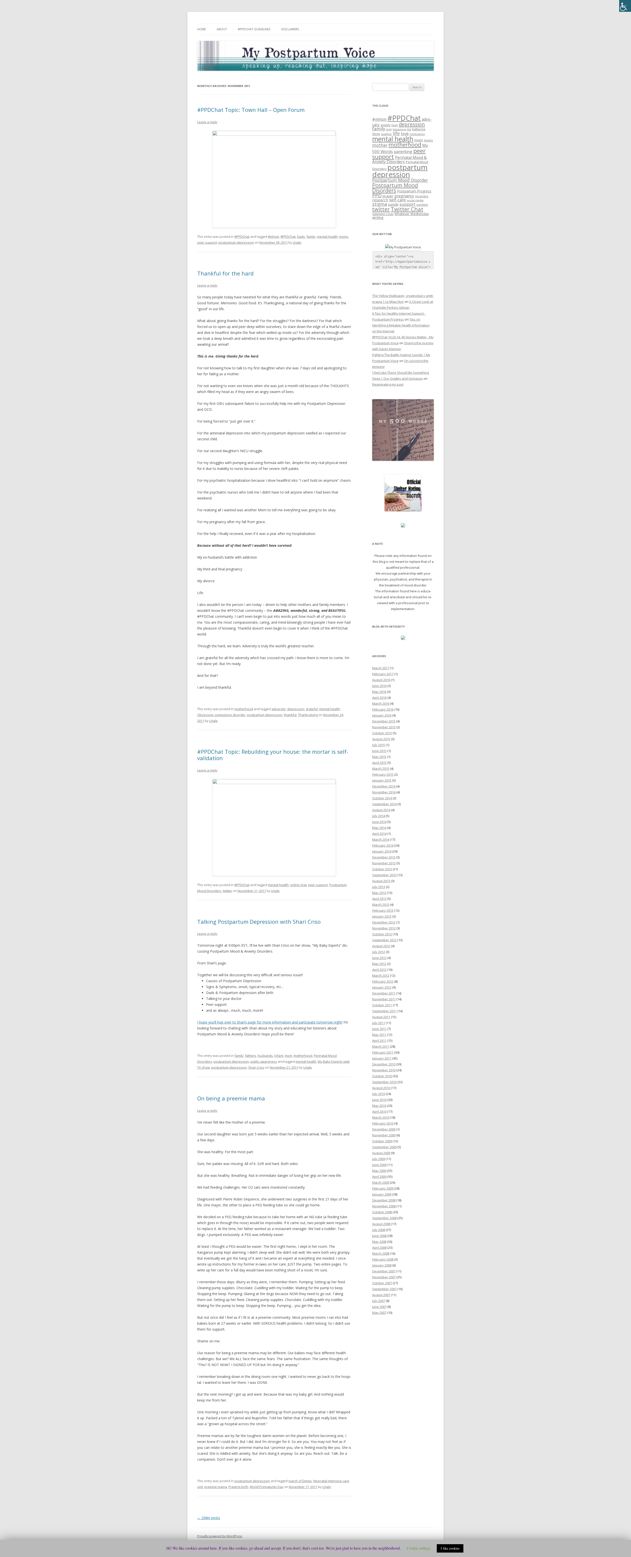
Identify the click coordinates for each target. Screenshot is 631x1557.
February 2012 (382, 981)
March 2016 (380, 703)
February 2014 (382, 845)
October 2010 (382, 1076)
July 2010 (378, 1094)
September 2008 (384, 1218)
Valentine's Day (382, 214)
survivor (422, 204)
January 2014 (381, 851)
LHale (297, 242)
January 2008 (381, 1265)
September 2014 (384, 804)
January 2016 (381, 715)
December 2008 (383, 1200)
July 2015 (378, 745)
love (405, 133)
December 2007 (383, 1271)
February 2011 (382, 1052)
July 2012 (378, 952)
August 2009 (381, 1153)
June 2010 (379, 1099)
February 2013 (382, 910)
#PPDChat (241, 236)
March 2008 (380, 1253)
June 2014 (379, 822)
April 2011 (379, 1040)
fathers (250, 1055)
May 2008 (379, 1241)
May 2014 (379, 827)
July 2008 (378, 1230)
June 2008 (379, 1235)
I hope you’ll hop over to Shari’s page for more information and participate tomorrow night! (269, 1022)
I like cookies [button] (450, 1548)
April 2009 (379, 1176)
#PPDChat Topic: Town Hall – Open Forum (251, 109)
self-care (397, 200)
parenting (403, 151)
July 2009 (378, 1159)
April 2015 (379, 762)
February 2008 (382, 1259)
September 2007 (384, 1289)
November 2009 (384, 1135)
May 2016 (379, 691)
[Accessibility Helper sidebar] (625, 6)
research (380, 199)
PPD (377, 195)
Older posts (208, 1517)
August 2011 (381, 1017)
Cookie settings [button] (419, 1548)
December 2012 (383, 922)
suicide (393, 204)
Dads (301, 236)
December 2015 (383, 721)
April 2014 (379, 833)
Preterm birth (238, 1487)
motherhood (243, 709)
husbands (265, 1055)
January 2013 (381, 916)
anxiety (385, 125)
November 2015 (384, 727)
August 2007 (381, 1295)
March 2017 (380, 668)
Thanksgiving (308, 715)
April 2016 (379, 697)
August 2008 (381, 1224)
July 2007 (378, 1301)
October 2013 (382, 869)
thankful (290, 715)
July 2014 (378, 816)
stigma (379, 204)
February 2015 (382, 774)
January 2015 (381, 780)
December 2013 (383, 857)
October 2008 (382, 1212)
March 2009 (380, 1182)
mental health (327, 236)
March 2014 (380, 839)
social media (415, 200)
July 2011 (378, 1023)
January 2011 (381, 1058)
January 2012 (381, 987)
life (396, 133)
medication (417, 134)
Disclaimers (290, 29)
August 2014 (381, 810)
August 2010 (381, 1088)
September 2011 (384, 1011)
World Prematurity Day (266, 1487)
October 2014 (382, 798)
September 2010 (384, 1082)
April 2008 (379, 1247)
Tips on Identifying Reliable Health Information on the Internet (401, 325)
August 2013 (381, 881)
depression (295, 709)
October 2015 (382, 733)
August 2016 (381, 680)
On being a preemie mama (231, 1098)
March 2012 (380, 975)
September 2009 (384, 1147)
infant (278, 1055)
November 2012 (384, 928)
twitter (227, 891)
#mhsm (273, 236)
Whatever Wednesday (411, 213)
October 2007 (382, 1283)
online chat (298, 885)
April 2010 (379, 1111)
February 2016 (382, 709)
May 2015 (379, 756)
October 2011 (382, 1005)
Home (201, 29)
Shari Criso (256, 1067)
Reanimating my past (387, 384)
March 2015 (380, 768)
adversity (279, 709)
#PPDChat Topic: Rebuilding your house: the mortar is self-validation (272, 755)
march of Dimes (300, 1481)
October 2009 (382, 1141)
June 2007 (379, 1306)
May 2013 (379, 892)
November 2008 (384, 1206)
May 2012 (379, 963)
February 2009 (382, 1188)
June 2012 (379, 958)
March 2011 (380, 1046)
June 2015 (379, 751)
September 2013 (384, 875)
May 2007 (379, 1312)
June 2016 (379, 686)
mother (379, 145)
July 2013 (378, 887)
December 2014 (383, 786)
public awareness (263, 1061)
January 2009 (381, 1194)
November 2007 (384, 1277)
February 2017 (382, 674)
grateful (312, 709)
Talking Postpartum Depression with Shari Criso (259, 921)
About (222, 29)
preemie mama (215, 1487)
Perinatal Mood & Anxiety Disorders (399, 159)
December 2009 (383, 1129)
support (407, 204)
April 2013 (379, 898)
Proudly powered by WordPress (219, 1536)
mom (288, 1055)
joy (409, 129)
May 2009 (379, 1170)
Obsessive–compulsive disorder (221, 715)
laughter (386, 134)
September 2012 (384, 940)
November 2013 (384, 863)
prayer (388, 196)
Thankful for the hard (225, 273)
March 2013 (380, 904)
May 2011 (379, 1034)
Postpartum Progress (414, 191)
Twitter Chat (407, 209)
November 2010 (384, 1070)
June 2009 (379, 1165)
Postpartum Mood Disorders (395, 188)
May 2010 (379, 1105)
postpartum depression (236, 242)
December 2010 (383, 1064)
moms (343, 236)
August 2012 (381, 946)
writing (378, 217)
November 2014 (384, 792)
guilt (389, 129)
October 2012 (382, 934)
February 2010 (382, 1123)
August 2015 (381, 739)
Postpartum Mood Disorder (400, 180)
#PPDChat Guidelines (254, 29)
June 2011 (379, 1029)
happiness (399, 129)
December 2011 (383, 993)
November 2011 (384, 999)
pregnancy (404, 196)
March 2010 (380, 1117)
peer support (207, 242)
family (311, 236)
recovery (421, 196)
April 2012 (379, 969)
